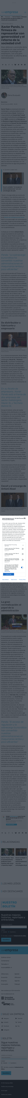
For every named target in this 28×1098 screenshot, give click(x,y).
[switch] (22, 549)
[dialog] (14, 549)
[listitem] (14, 545)
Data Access (14, 579)
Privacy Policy (22, 579)
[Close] (25, 518)
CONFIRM (8, 574)
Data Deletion (5, 579)
